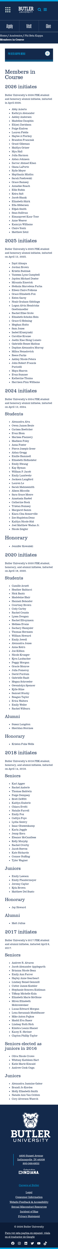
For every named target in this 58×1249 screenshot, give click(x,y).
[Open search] (39, 9)
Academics (15, 35)
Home (3, 35)
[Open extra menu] (7, 9)
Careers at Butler (29, 1185)
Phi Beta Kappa (34, 35)
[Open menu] (45, 9)
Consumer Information (29, 1197)
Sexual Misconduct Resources (29, 1206)
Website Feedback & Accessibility (29, 1202)
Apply (9, 26)
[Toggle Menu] (47, 53)
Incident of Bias (29, 1211)
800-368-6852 (31, 1163)
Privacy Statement (29, 1216)
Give (48, 26)
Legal (29, 1192)
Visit (29, 26)
